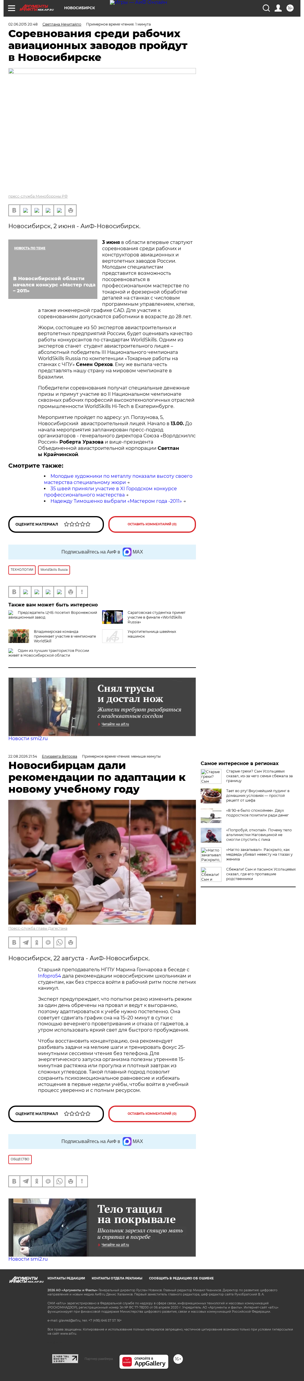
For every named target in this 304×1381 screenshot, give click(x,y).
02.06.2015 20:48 (23, 24)
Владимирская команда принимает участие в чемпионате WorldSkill (65, 636)
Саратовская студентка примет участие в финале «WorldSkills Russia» (157, 617)
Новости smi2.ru (28, 738)
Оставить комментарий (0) (152, 524)
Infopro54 (49, 976)
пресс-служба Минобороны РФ (38, 196)
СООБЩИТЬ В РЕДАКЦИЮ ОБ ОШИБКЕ (181, 1278)
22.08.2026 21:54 (22, 756)
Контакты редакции (66, 1278)
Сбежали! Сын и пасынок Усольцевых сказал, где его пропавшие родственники (261, 874)
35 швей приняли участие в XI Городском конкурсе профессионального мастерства (110, 492)
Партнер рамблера (99, 1358)
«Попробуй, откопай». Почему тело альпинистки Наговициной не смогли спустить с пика (259, 835)
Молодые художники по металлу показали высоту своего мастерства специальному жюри (118, 479)
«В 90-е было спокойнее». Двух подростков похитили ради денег (257, 812)
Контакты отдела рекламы (117, 1278)
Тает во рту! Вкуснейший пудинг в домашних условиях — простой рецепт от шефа (257, 796)
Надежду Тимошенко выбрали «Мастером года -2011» (116, 501)
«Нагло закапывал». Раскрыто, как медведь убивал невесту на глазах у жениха (259, 854)
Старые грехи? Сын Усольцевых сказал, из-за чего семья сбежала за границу (259, 776)
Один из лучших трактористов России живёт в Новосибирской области (48, 653)
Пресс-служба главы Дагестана (37, 928)
